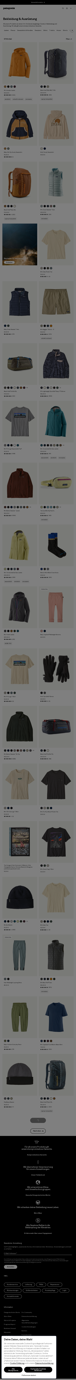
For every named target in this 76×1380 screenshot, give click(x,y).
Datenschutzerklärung (44, 1363)
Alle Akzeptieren (13, 1370)
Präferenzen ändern (29, 1375)
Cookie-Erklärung (17, 1363)
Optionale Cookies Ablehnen (38, 1370)
